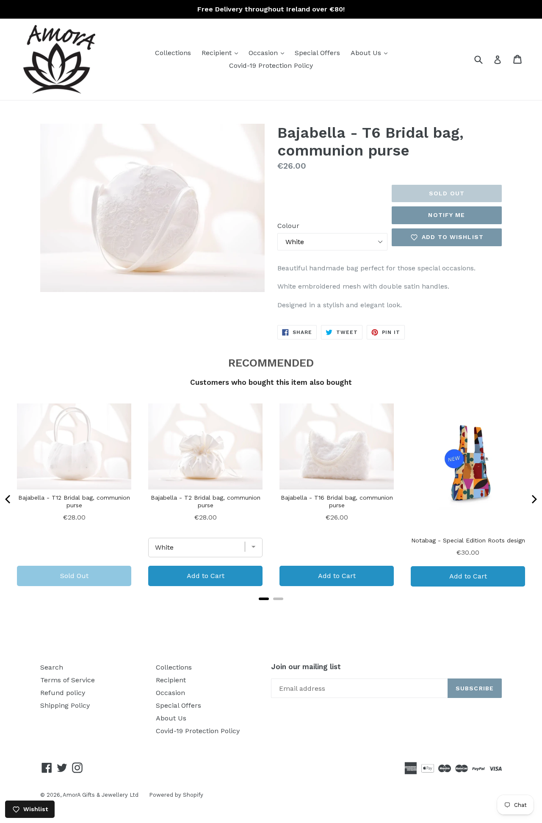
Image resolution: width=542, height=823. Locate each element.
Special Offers (317, 53)
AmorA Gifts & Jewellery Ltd (100, 795)
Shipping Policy (65, 705)
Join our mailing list (306, 666)
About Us (371, 52)
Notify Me (446, 214)
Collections (173, 53)
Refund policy (62, 693)
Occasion (268, 52)
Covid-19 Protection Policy (271, 65)
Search (51, 667)
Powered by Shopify (176, 795)
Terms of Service (67, 680)
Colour (288, 226)
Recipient (222, 52)
